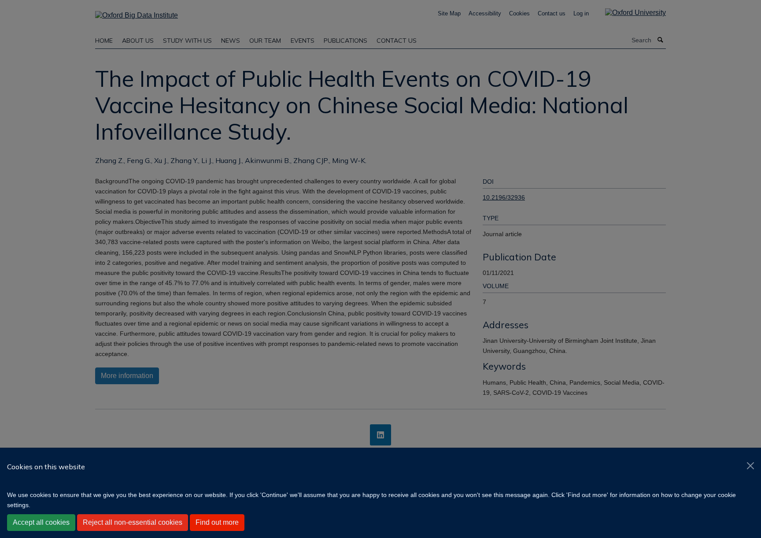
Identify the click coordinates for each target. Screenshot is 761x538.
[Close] (750, 466)
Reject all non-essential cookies (132, 522)
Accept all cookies (41, 522)
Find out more (217, 522)
